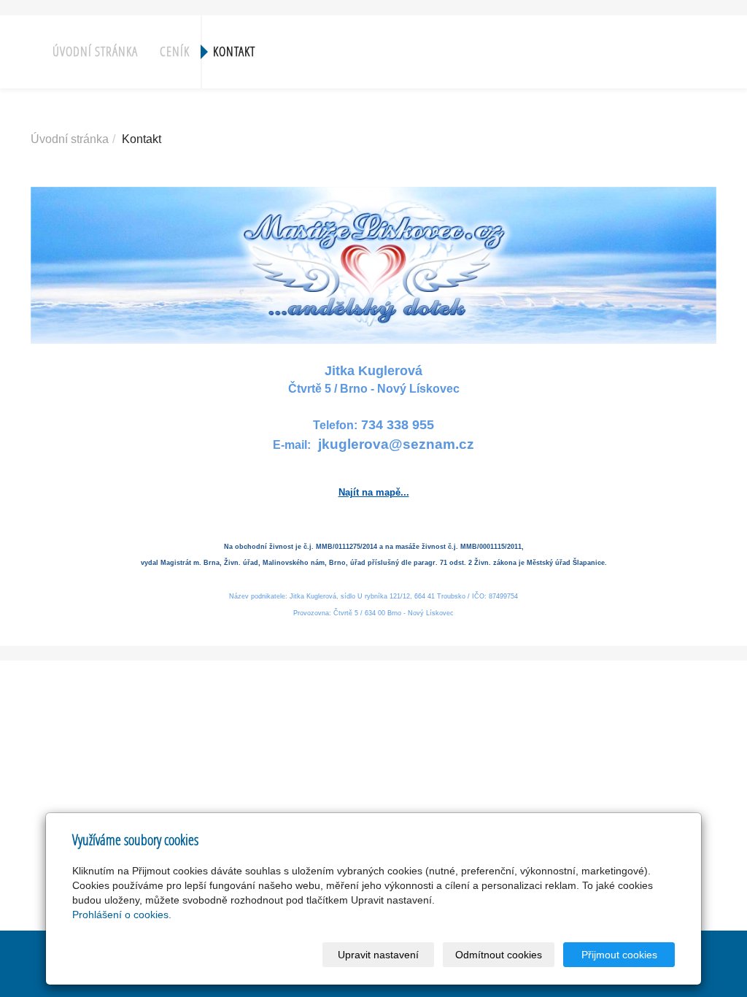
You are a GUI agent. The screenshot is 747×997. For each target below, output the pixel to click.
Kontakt (234, 51)
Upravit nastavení (378, 955)
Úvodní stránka (95, 51)
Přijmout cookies (619, 955)
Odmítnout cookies (498, 955)
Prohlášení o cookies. (121, 914)
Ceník (175, 51)
